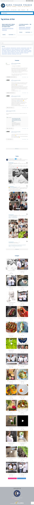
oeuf (2, 51)
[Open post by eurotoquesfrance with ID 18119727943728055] (22, 436)
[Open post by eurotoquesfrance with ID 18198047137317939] (22, 311)
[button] (32, 10)
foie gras (13, 49)
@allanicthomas (19, 190)
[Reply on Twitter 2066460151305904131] (9, 211)
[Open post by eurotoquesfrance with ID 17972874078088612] (22, 280)
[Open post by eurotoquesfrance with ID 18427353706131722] (11, 311)
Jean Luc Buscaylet (4, 50)
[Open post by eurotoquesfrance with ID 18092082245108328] (11, 264)
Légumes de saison (14, 50)
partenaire (8, 51)
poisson (15, 51)
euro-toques (3, 49)
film (10, 49)
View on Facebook (24, 107)
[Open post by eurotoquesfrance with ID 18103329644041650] (11, 327)
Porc (17, 51)
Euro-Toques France (7, 49)
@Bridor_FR (10, 216)
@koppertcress (24, 215)
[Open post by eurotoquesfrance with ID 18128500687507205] (11, 436)
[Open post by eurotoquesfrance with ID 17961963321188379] (22, 264)
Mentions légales (17, 499)
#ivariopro (18, 100)
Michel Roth (22, 50)
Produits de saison (29, 51)
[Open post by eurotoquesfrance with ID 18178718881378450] (11, 451)
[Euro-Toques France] (17, 5)
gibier (20, 49)
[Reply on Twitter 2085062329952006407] (9, 184)
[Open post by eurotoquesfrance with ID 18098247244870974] (11, 405)
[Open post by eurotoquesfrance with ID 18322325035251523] (22, 358)
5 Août (19, 162)
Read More (4, 34)
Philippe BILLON (12, 51)
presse (19, 51)
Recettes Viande (4, 30)
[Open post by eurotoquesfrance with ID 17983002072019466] (11, 296)
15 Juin (19, 186)
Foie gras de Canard (16, 49)
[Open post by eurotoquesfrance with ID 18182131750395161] (11, 343)
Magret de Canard (18, 50)
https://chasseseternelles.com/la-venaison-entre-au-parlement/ (17, 244)
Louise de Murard (11, 34)
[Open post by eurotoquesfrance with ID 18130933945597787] (22, 343)
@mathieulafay (15, 190)
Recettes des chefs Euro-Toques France (7, 28)
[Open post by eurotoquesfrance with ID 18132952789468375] (22, 467)
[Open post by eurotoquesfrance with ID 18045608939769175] (22, 420)
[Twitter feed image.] (18, 176)
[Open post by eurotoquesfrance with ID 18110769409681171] (22, 389)
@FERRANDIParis (15, 187)
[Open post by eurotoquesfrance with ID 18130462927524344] (22, 327)
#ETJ (15, 215)
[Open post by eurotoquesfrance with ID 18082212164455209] (22, 374)
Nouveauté (30, 50)
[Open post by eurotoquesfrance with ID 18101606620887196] (22, 296)
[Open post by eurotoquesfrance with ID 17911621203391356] (11, 374)
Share (27, 107)
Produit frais (25, 51)
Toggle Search (5, 13)
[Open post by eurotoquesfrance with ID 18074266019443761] (11, 280)
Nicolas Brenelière (26, 50)
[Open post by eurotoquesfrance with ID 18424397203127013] (11, 420)
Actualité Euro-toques (22, 27)
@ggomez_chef (11, 190)
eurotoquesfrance (11, 259)
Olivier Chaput (5, 51)
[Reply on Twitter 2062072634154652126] (9, 239)
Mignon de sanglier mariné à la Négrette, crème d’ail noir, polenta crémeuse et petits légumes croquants (8, 25)
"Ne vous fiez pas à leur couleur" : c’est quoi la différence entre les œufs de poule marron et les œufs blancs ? (16, 120)
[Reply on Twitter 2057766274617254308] (9, 247)
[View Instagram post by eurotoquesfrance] (16, 268)
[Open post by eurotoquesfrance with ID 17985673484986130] (22, 405)
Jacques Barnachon (27, 49)
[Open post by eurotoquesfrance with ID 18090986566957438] (11, 467)
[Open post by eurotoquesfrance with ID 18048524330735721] (11, 389)
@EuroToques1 (16, 215)
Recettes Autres (28, 27)
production (22, 51)
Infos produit (22, 49)
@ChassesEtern (19, 245)
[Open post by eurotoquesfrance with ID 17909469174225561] (11, 358)
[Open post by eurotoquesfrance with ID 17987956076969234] (22, 451)
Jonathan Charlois (9, 50)
